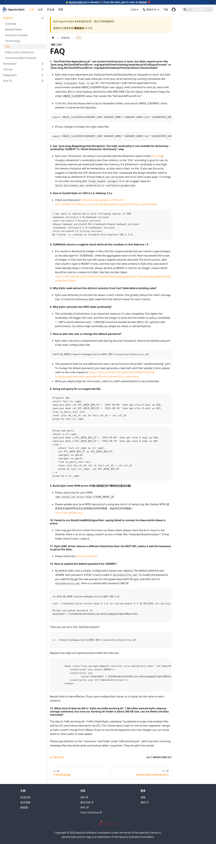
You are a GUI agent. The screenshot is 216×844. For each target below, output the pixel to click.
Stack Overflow (89, 812)
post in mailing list (86, 556)
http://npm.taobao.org (68, 512)
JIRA (82, 797)
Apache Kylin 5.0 (78, 2)
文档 (31, 9)
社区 (40, 9)
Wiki (83, 807)
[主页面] (53, 37)
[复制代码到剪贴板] (167, 117)
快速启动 (25, 797)
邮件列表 (85, 802)
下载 (165, 9)
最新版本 (79, 28)
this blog (157, 156)
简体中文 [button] (151, 9)
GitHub (142, 2)
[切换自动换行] (161, 117)
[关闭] (212, 2)
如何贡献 (25, 802)
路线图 (24, 807)
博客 (60, 9)
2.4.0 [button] (133, 9)
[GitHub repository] (173, 9)
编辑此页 (59, 757)
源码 (143, 802)
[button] (23, 18)
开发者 (50, 9)
